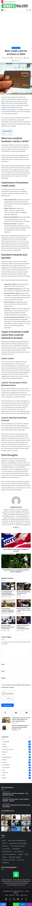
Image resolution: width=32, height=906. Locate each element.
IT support (20, 854)
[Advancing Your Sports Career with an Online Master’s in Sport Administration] (6, 720)
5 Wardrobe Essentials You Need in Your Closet (23, 593)
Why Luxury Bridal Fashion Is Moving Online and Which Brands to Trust (20, 727)
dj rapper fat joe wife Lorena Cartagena (18, 843)
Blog (3, 770)
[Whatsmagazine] (16, 5)
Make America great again (15, 857)
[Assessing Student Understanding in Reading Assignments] (8, 586)
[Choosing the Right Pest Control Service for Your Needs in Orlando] (26, 817)
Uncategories (16, 48)
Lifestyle (4, 762)
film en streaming (6, 848)
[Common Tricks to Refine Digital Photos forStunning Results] (26, 823)
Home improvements (7, 749)
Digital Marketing (6, 757)
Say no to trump (20, 859)
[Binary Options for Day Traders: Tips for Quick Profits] (24, 603)
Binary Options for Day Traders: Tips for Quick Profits (23, 610)
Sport (3, 775)
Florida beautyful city (7, 851)
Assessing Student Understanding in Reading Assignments (7, 593)
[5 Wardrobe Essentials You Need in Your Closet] (24, 586)
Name (3, 664)
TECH (3, 754)
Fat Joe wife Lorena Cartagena (18, 846)
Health (4, 744)
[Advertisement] (16, 29)
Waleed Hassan (7, 58)
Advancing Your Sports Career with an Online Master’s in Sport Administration (21, 719)
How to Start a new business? (9, 854)
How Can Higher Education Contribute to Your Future (7, 627)
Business (4, 759)
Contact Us (12, 895)
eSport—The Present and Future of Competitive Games (23, 627)
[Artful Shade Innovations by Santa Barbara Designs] (16, 829)
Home (6, 895)
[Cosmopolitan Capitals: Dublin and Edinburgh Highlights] (8, 603)
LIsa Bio (26, 854)
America (4, 840)
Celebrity (4, 746)
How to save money (18, 851)
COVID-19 (4, 843)
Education (5, 752)
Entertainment (6, 767)
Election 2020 (5, 846)
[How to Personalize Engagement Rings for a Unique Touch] (16, 823)
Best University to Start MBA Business (17, 840)
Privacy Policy (23, 895)
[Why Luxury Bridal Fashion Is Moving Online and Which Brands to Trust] (6, 728)
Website (3, 678)
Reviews (4, 778)
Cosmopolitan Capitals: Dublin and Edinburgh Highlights (7, 610)
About (17, 895)
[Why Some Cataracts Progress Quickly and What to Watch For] (6, 823)
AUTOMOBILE (6, 765)
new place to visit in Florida (8, 859)
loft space (4, 857)
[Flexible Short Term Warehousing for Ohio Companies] (26, 829)
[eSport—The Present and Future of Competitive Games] (24, 620)
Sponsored (5, 772)
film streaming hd (16, 848)
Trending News (5, 862)
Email (3, 671)
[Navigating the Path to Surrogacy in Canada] (6, 829)
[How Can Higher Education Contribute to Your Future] (8, 620)
